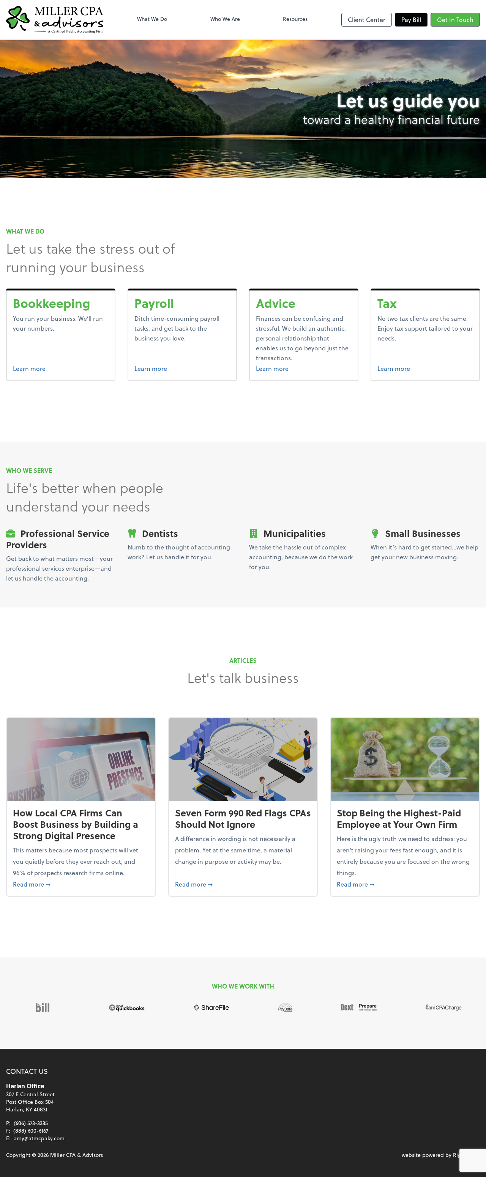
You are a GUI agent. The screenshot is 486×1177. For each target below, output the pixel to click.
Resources (295, 19)
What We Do (152, 19)
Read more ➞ (81, 883)
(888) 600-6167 (30, 1131)
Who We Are (225, 19)
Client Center (366, 19)
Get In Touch (455, 19)
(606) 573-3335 (31, 1123)
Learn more (58, 368)
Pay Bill (411, 19)
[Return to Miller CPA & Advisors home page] (54, 19)
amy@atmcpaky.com (39, 1138)
